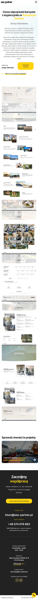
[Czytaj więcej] (34, 459)
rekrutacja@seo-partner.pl (19, 572)
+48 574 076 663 (19, 524)
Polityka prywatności (7, 597)
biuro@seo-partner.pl (19, 514)
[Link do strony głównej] (6, 2)
